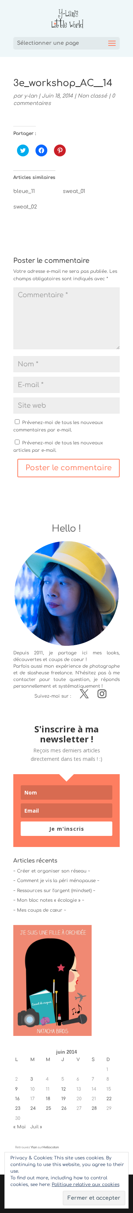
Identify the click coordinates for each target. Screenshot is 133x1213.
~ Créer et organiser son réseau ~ (51, 871)
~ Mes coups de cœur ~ (39, 910)
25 (48, 1108)
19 (63, 1098)
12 (63, 1089)
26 (63, 1108)
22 (109, 1098)
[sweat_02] (38, 208)
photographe (104, 666)
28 (94, 1108)
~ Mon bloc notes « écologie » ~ (48, 900)
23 (17, 1108)
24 (33, 1108)
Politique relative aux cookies (85, 1184)
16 (17, 1098)
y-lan (30, 96)
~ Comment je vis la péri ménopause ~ (56, 880)
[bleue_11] (38, 193)
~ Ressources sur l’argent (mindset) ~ (54, 890)
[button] (52, 980)
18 (48, 1098)
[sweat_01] (87, 193)
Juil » (36, 1126)
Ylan (34, 1147)
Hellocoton (50, 1147)
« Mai (19, 1126)
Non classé (92, 96)
